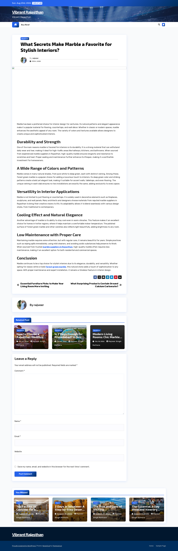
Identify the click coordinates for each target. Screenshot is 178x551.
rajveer (35, 58)
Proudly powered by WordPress (24, 546)
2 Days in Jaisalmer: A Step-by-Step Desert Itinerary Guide (69, 509)
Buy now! (25, 25)
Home (151, 546)
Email (18, 436)
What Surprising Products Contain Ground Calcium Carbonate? (94, 285)
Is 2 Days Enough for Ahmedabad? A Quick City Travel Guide (68, 337)
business (24, 38)
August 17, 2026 (103, 514)
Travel (19, 503)
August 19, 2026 (26, 514)
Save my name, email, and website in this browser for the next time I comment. (54, 467)
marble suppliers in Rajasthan (58, 247)
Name (18, 421)
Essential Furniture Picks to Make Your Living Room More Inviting (42, 285)
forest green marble (56, 267)
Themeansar (57, 546)
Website (18, 451)
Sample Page (161, 546)
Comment (20, 371)
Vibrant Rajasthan (27, 11)
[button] (159, 24)
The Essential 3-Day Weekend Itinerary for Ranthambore (145, 509)
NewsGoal (46, 546)
